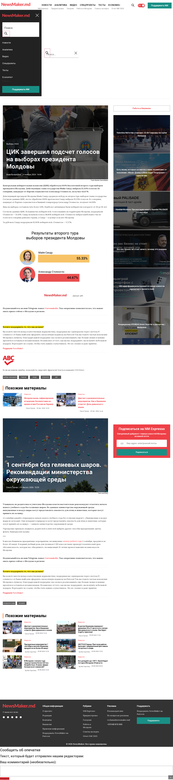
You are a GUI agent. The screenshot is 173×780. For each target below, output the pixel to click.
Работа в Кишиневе (142, 108)
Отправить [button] (4, 778)
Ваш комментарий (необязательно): (28, 762)
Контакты (47, 720)
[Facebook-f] (4, 717)
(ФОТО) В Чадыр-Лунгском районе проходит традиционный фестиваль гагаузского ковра (93, 646)
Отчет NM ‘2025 (118, 9)
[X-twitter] (8, 717)
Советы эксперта (102, 9)
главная (23, 377)
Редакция (47, 715)
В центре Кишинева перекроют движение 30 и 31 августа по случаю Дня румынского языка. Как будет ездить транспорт (93, 629)
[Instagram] (12, 717)
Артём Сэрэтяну (30, 652)
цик (56, 377)
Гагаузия (70, 9)
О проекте (47, 711)
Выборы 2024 (12, 144)
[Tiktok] (16, 717)
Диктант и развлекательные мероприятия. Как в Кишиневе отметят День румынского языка (38, 628)
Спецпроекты (87, 5)
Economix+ (114, 5)
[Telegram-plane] (21, 717)
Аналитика (60, 5)
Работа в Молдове (84, 9)
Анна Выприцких (13, 174)
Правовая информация (53, 729)
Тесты (101, 5)
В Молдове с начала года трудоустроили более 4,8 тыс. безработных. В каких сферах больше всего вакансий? (36, 664)
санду (34, 377)
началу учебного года (72, 541)
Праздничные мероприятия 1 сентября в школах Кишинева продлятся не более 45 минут (36, 646)
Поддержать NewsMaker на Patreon (55, 734)
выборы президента (10, 377)
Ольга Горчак (30, 408)
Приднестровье (57, 9)
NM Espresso (43, 9)
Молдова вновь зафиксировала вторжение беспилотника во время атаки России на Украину (38, 401)
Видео (73, 5)
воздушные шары (9, 603)
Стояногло (45, 377)
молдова (22, 603)
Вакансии (47, 724)
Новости (47, 5)
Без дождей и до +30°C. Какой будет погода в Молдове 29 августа (93, 662)
